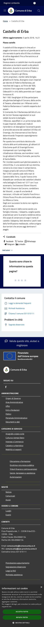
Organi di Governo (13, 398)
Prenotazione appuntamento (17, 562)
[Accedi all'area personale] (34, 3)
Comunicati (10, 495)
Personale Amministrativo (16, 417)
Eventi (8, 514)
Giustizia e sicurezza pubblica (22, 465)
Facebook (9, 241)
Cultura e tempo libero (15, 437)
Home (5, 21)
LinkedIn (21, 244)
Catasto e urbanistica (14, 445)
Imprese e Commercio (14, 441)
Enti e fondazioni (13, 410)
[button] (22, 622)
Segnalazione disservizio (16, 566)
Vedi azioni (6, 250)
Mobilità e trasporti (14, 449)
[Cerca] (38, 10)
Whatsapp (31, 241)
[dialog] (22, 606)
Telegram (10, 244)
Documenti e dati (13, 421)
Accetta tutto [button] (22, 612)
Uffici (8, 406)
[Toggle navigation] (4, 10)
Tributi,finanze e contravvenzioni (23, 469)
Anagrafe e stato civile (15, 433)
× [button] (41, 587)
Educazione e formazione (20, 461)
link (10, 606)
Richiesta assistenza (14, 574)
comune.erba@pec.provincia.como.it (21, 548)
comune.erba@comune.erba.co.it (21, 545)
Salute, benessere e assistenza (22, 473)
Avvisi (8, 499)
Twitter (20, 241)
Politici (8, 413)
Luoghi (8, 510)
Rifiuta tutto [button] (22, 617)
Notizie (8, 492)
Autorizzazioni (16, 476)
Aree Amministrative (14, 402)
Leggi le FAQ (11, 570)
